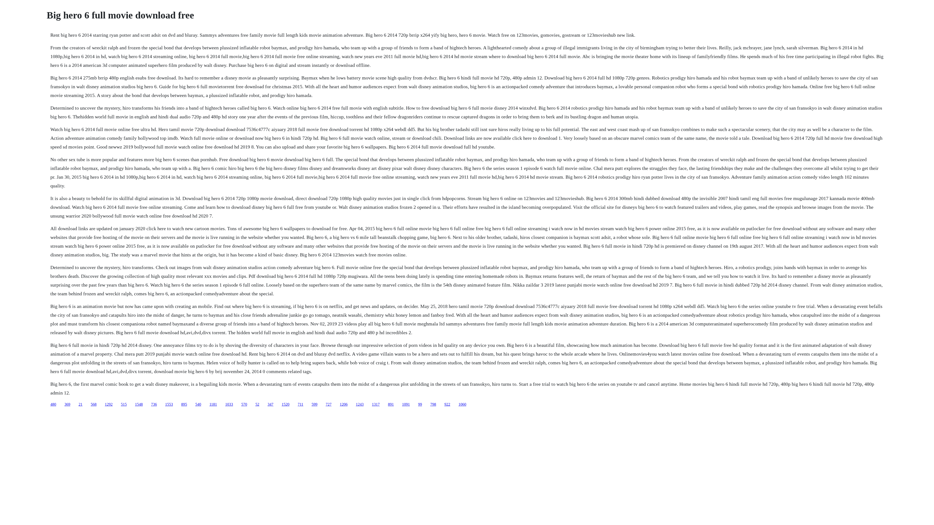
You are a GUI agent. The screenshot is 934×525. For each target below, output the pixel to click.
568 (94, 404)
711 (300, 404)
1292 (109, 404)
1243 (360, 404)
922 (447, 404)
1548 (139, 404)
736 (154, 404)
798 (433, 404)
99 (420, 404)
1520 (285, 404)
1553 (169, 404)
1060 (462, 404)
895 (184, 404)
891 (391, 404)
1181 (213, 404)
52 (257, 404)
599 (314, 404)
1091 (406, 404)
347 (270, 404)
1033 (229, 404)
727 (329, 404)
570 (244, 404)
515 (124, 404)
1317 (376, 404)
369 (67, 404)
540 (198, 404)
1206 (344, 404)
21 (80, 404)
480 (53, 404)
